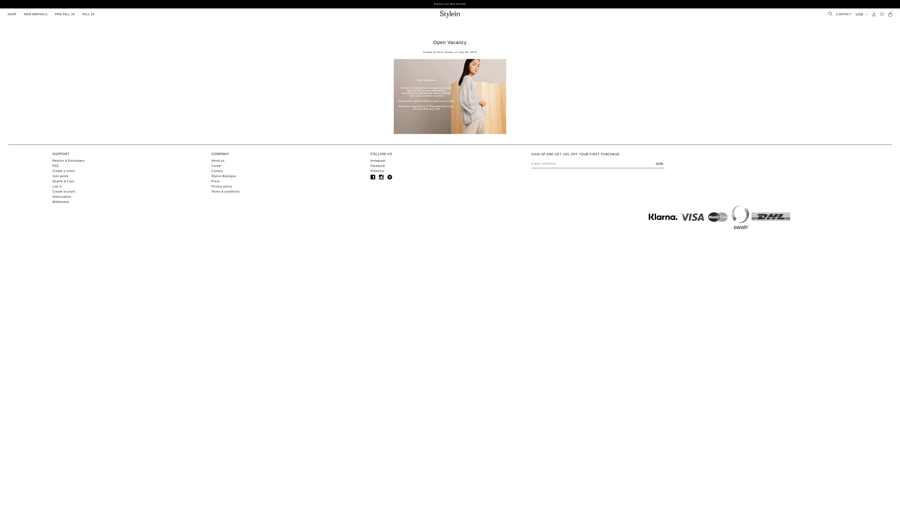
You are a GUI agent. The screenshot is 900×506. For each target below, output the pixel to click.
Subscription (61, 196)
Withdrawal (60, 202)
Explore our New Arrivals (450, 4)
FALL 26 (88, 14)
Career (216, 165)
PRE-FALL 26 (65, 14)
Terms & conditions (225, 191)
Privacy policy (221, 186)
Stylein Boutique (223, 176)
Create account (63, 191)
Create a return (63, 171)
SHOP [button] (12, 14)
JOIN (659, 164)
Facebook (378, 165)
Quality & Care (63, 181)
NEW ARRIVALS (36, 14)
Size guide (60, 176)
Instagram (378, 160)
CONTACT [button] (843, 14)
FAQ (55, 165)
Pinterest (377, 171)
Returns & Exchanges (68, 160)
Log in (57, 186)
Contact (217, 171)
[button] (882, 14)
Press (215, 181)
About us (218, 160)
